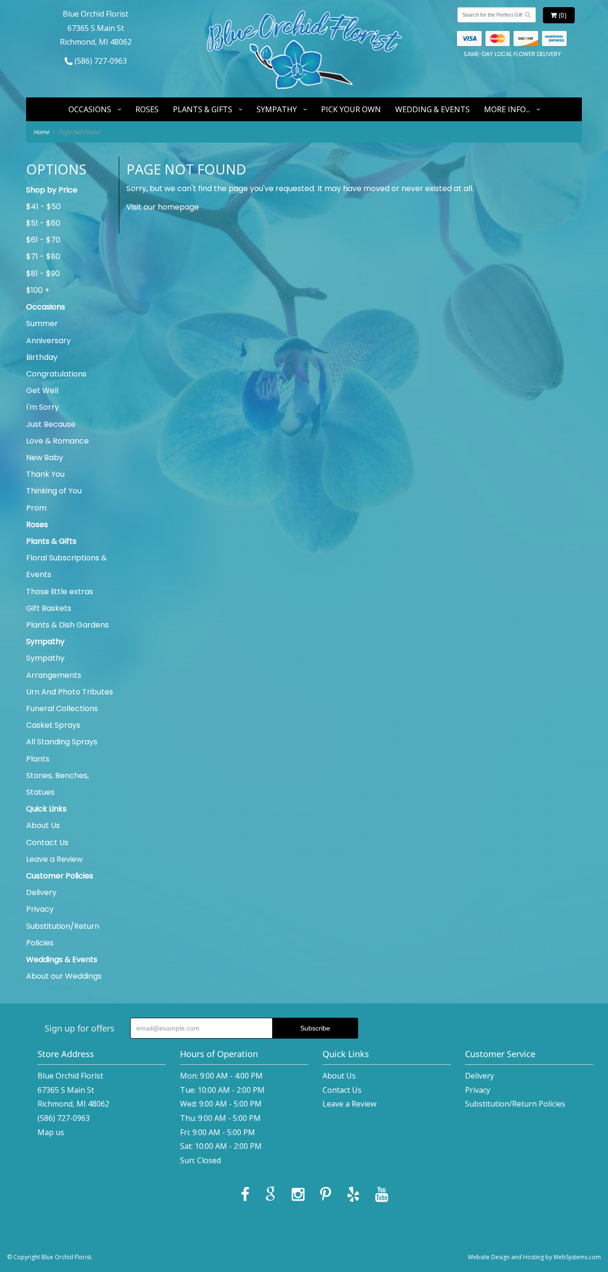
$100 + (37, 290)
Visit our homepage (162, 207)
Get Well (42, 390)
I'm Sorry (42, 407)
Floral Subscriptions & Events (66, 566)
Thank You (45, 474)
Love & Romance (57, 440)
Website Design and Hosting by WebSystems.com (534, 1257)
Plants (37, 758)
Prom (36, 507)
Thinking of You (54, 490)
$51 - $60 (43, 223)
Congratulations (56, 373)
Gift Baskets (48, 608)
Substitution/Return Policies (62, 934)
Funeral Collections (62, 708)
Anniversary (48, 340)
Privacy (40, 909)
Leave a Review (54, 859)
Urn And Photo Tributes (69, 691)
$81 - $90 (43, 273)
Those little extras (59, 591)
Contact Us (47, 842)
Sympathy (276, 109)
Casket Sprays (53, 725)
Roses (147, 109)
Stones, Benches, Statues (57, 784)
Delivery (41, 892)
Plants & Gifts (202, 109)
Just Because (51, 424)
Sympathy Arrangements (53, 666)
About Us (43, 825)
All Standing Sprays (61, 741)
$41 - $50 (43, 206)
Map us (51, 1132)
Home (41, 132)
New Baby (44, 457)
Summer (42, 323)
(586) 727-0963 (100, 61)
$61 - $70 (43, 239)
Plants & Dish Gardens (67, 624)
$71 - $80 (43, 256)
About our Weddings (64, 976)
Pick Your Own (351, 109)
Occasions (89, 109)
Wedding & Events (432, 109)
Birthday (41, 357)
